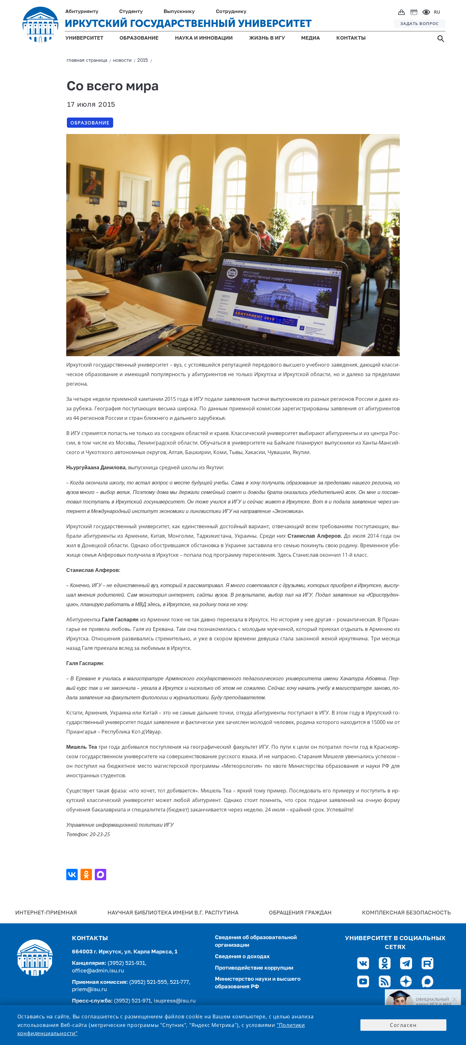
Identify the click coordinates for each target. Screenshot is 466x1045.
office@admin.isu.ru (98, 971)
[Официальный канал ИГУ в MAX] (423, 1004)
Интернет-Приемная (46, 913)
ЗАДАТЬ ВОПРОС (419, 23)
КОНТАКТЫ (351, 38)
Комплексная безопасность (406, 913)
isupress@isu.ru (175, 1001)
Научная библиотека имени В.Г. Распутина (172, 913)
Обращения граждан (300, 913)
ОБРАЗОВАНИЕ (139, 38)
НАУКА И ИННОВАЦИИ (204, 38)
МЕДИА (310, 38)
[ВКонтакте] (72, 874)
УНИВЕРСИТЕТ (84, 38)
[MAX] (101, 874)
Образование (89, 122)
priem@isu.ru (89, 989)
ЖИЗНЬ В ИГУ (267, 38)
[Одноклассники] (87, 874)
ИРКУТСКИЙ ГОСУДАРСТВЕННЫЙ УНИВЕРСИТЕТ (188, 23)
